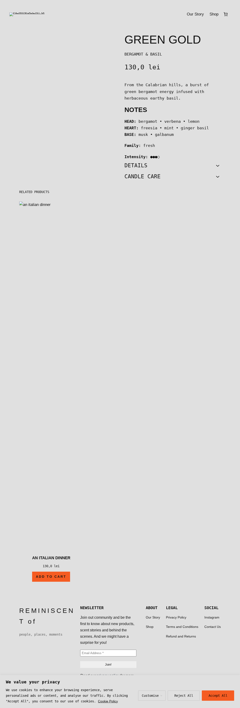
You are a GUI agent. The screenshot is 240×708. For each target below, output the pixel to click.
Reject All (183, 695)
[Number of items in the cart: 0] (226, 14)
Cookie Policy (108, 701)
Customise (150, 695)
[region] (120, 691)
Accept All (218, 695)
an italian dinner (51, 558)
